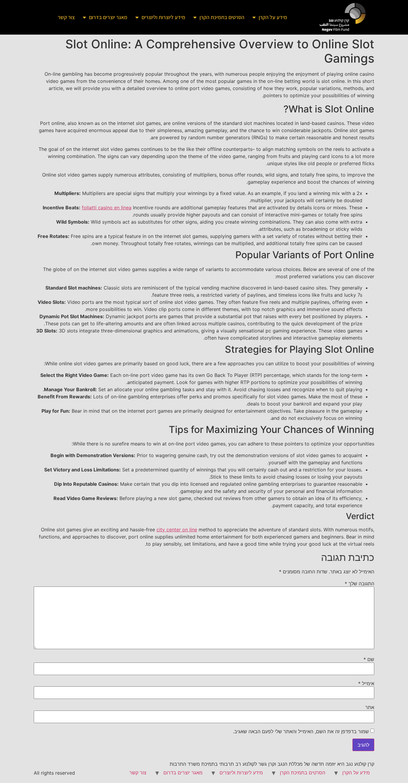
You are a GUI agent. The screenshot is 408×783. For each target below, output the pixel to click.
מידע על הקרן (273, 17)
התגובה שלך (359, 583)
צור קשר (66, 17)
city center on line (177, 530)
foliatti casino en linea (106, 208)
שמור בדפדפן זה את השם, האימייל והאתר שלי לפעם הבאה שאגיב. (301, 731)
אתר (369, 707)
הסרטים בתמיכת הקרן (222, 17)
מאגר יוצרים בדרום (108, 17)
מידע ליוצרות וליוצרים (163, 17)
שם (368, 659)
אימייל (366, 683)
